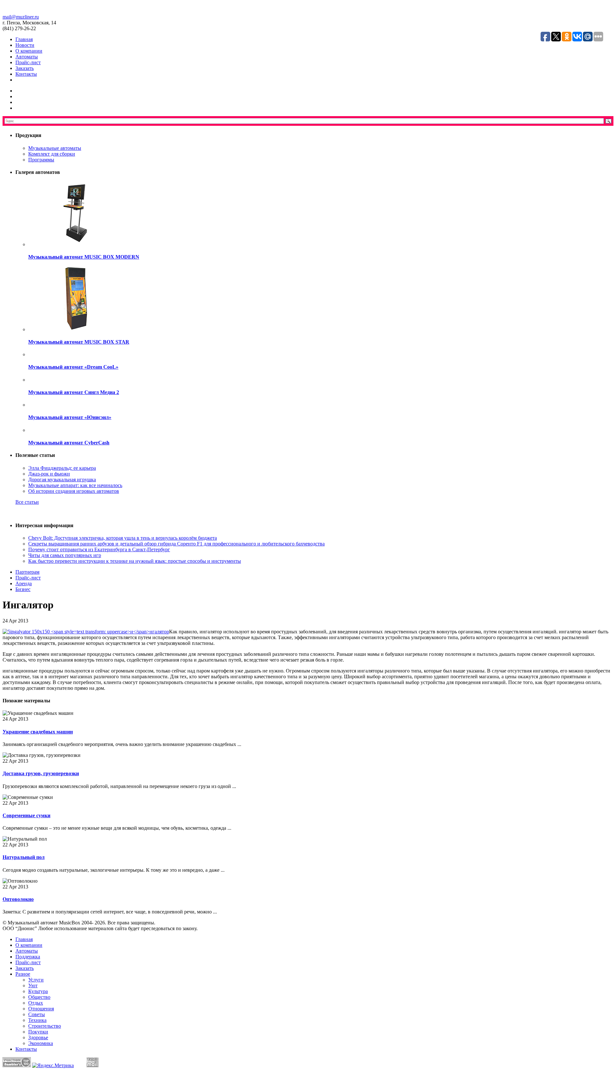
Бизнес (22, 589)
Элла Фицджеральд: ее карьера (62, 468)
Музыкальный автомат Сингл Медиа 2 (73, 392)
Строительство (44, 1026)
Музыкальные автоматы (54, 148)
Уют (33, 985)
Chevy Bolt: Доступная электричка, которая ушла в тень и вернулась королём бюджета (122, 538)
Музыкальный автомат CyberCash (68, 442)
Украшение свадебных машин (38, 731)
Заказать (24, 68)
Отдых (35, 1003)
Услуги (36, 979)
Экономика (40, 1043)
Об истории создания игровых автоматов (73, 491)
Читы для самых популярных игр (64, 555)
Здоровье (38, 1037)
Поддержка (27, 956)
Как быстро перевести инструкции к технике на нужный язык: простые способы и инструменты (134, 561)
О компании (28, 51)
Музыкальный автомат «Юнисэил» (69, 417)
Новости (24, 45)
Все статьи (27, 502)
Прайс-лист (28, 62)
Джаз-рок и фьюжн (49, 473)
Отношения (41, 1008)
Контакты (26, 74)
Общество (39, 997)
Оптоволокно (18, 899)
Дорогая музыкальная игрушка (62, 479)
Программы (41, 159)
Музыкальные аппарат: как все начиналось (75, 485)
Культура (38, 991)
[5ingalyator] (86, 631)
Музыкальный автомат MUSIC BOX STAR (78, 342)
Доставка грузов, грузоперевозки (41, 773)
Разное (22, 974)
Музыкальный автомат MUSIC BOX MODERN (83, 257)
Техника (37, 1020)
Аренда (23, 583)
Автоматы (26, 56)
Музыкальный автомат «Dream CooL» (73, 367)
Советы (36, 1014)
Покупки (38, 1031)
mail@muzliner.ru (21, 17)
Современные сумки (26, 815)
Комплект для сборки (51, 154)
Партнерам (27, 572)
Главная (24, 39)
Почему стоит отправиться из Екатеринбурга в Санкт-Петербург (99, 549)
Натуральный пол (24, 857)
